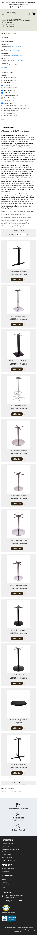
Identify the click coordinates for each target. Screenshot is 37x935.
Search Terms (6, 855)
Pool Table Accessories (12, 111)
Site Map (4, 852)
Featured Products (10, 116)
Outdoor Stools (9, 93)
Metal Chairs (9, 98)
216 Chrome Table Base (18, 406)
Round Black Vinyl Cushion (18, 720)
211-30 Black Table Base (18, 765)
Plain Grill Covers (10, 88)
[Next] (23, 783)
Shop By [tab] (4, 37)
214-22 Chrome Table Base (18, 540)
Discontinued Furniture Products (15, 105)
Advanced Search (7, 857)
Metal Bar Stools (10, 77)
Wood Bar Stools (10, 80)
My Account (23, 7)
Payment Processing (8, 913)
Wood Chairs (9, 90)
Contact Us (5, 871)
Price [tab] (3, 119)
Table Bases (9, 85)
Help (3, 888)
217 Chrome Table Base (18, 316)
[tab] (18, 75)
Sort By (11, 235)
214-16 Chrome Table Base (18, 585)
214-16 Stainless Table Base (18, 495)
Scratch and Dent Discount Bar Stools (17, 108)
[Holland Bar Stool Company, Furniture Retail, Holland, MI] (9, 919)
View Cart (5, 882)
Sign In (13, 7)
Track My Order (7, 885)
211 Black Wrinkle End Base (18, 271)
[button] (24, 279)
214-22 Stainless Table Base (18, 450)
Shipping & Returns (8, 868)
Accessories (9, 103)
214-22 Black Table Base (18, 675)
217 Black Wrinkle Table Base (18, 361)
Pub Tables (9, 83)
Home (3, 33)
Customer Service (7, 843)
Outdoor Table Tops (11, 95)
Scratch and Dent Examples (10, 849)
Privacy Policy (6, 846)
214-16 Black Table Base (18, 630)
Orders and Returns (8, 860)
